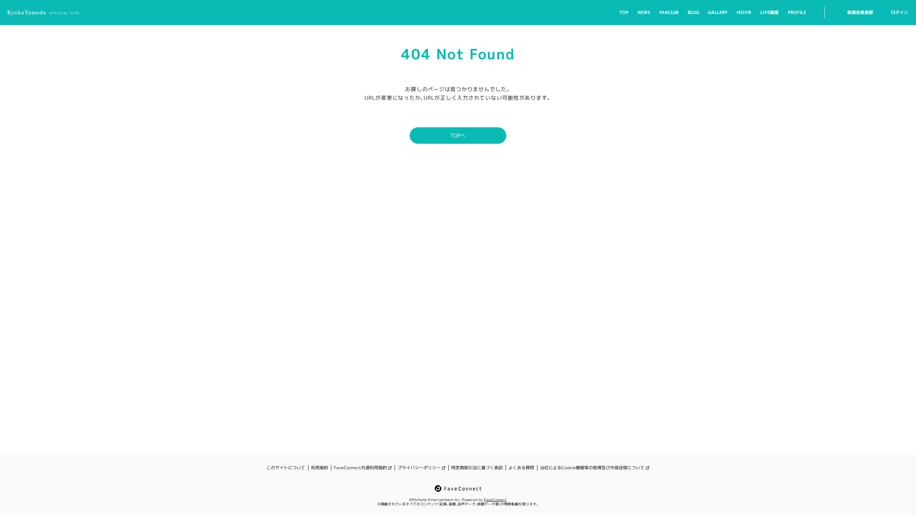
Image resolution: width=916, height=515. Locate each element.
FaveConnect (495, 499)
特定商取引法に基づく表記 (477, 468)
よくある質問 (521, 468)
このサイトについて (286, 468)
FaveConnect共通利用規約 (360, 468)
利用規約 (319, 468)
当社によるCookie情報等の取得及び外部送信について (592, 468)
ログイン (899, 12)
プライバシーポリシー (419, 468)
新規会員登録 (860, 12)
